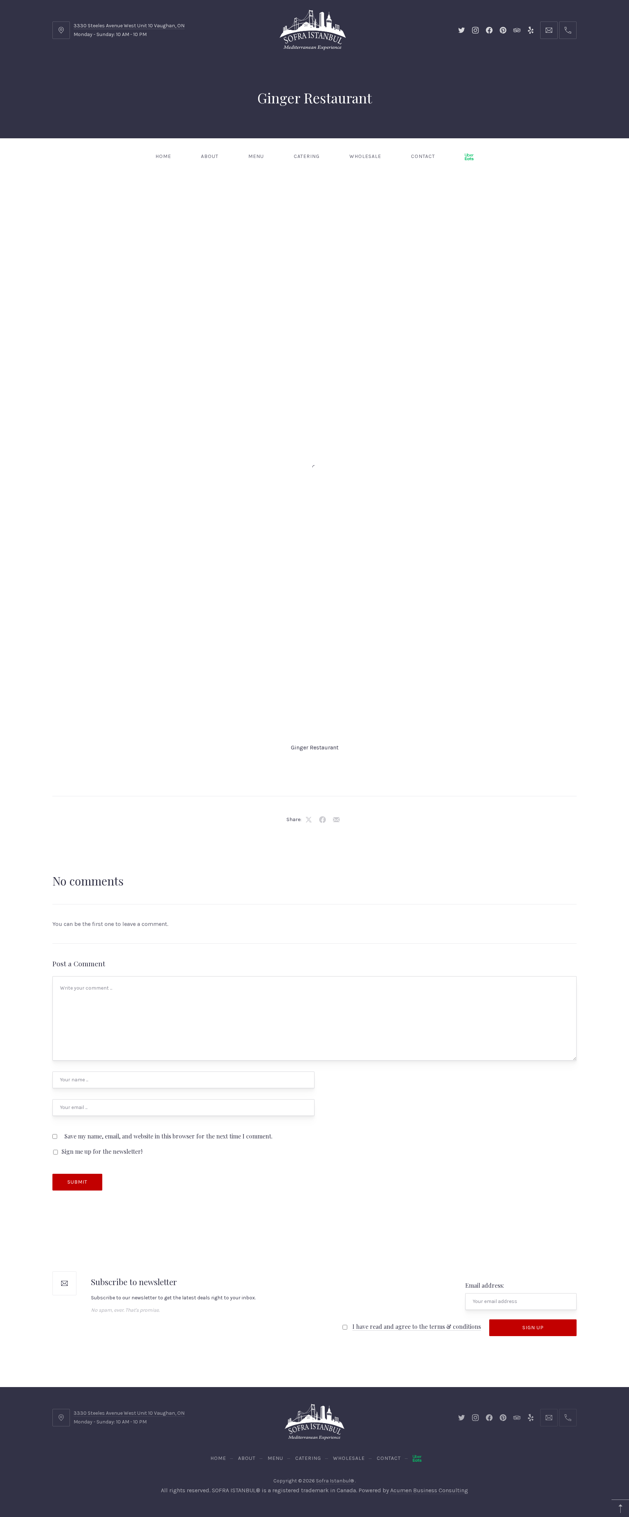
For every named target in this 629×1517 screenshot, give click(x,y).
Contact (423, 156)
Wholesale (365, 156)
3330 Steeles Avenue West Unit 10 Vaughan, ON (129, 26)
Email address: (484, 1285)
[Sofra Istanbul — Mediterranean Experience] (312, 29)
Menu (256, 156)
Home (163, 156)
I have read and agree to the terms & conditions (416, 1326)
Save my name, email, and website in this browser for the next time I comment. (168, 1136)
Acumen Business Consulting (429, 1490)
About (209, 156)
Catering (307, 156)
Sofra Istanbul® (335, 1481)
